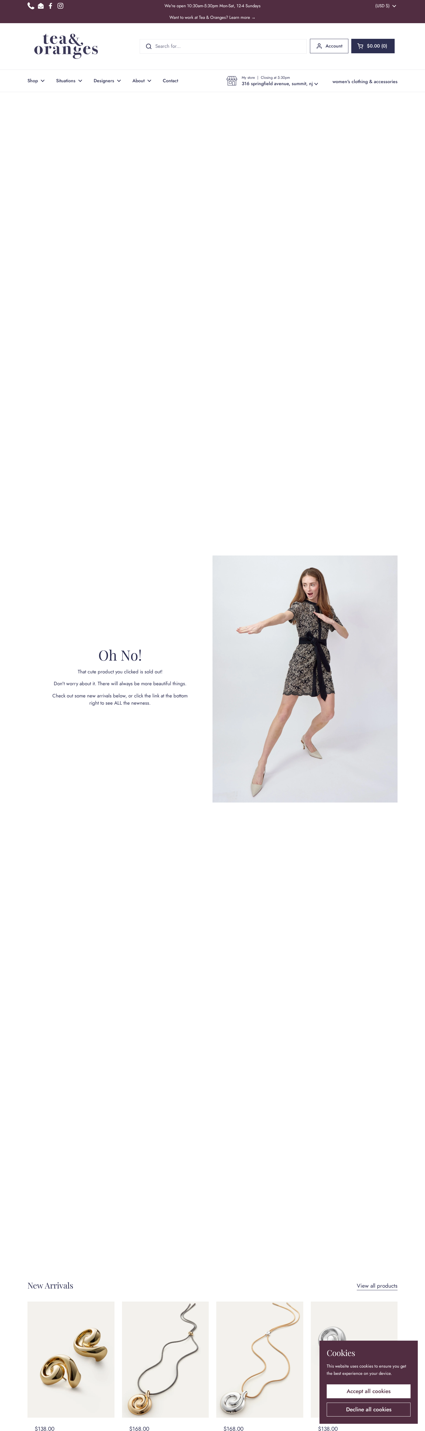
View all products (377, 1286)
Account (334, 46)
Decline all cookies (368, 1409)
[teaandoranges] (66, 46)
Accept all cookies (369, 1391)
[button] (373, 46)
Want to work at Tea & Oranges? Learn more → (212, 17)
